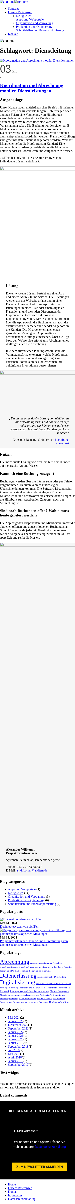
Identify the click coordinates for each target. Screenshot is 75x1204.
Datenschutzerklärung (50, 1147)
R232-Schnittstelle (27, 998)
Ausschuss (57, 963)
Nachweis (44, 995)
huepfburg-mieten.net (62, 441)
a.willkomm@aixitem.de (31, 870)
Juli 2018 (14, 1050)
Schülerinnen (59, 998)
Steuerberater (6, 1002)
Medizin (54, 991)
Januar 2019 (15, 1043)
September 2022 (18, 1028)
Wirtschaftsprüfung (61, 1002)
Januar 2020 (15, 1039)
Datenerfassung (18, 975)
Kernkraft (52, 988)
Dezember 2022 (18, 1024)
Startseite (13, 8)
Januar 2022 (15, 1032)
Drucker (40, 983)
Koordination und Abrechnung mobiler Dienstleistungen (31, 88)
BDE (12, 971)
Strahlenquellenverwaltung (25, 1002)
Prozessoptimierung (9, 998)
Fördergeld (5, 988)
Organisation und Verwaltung (34, 23)
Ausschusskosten (26, 967)
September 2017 (18, 1064)
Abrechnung (14, 961)
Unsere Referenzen (20, 12)
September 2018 (18, 1046)
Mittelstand (26, 995)
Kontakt (13, 34)
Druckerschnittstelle (53, 983)
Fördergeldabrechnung (21, 988)
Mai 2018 (14, 1053)
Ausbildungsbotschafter (41, 963)
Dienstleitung (60, 977)
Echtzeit (67, 983)
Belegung (33, 971)
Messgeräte (63, 991)
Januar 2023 (15, 1021)
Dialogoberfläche (45, 977)
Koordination (63, 988)
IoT (45, 988)
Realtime (41, 998)
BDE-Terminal (21, 971)
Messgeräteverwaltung (10, 995)
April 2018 (15, 1057)
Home (12, 1184)
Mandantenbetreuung (39, 991)
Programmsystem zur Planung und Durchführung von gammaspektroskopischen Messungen (34, 942)
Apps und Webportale (30, 19)
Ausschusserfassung (9, 967)
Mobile (35, 995)
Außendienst (57, 967)
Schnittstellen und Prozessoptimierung (40, 30)
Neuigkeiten (23, 16)
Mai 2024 (14, 1017)
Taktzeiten (43, 1002)
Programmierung (57, 995)
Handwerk (38, 988)
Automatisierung (43, 967)
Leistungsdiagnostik (19, 991)
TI (50, 1002)
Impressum (15, 1195)
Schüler (48, 998)
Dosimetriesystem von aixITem (19, 926)
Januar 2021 (15, 1035)
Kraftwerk (4, 991)
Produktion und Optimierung (34, 26)
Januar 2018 (15, 1061)
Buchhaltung (45, 971)
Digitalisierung (17, 982)
